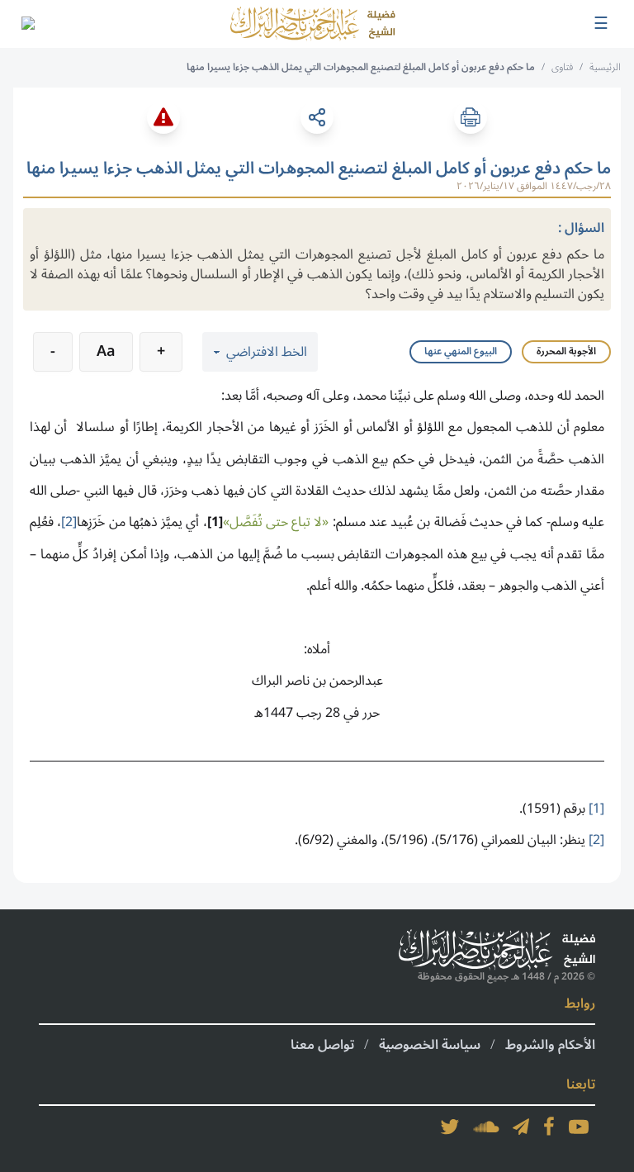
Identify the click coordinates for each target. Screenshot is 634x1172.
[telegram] (521, 1126)
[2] (69, 522)
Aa (106, 351)
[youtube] (579, 1126)
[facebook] (549, 1126)
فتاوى (562, 67)
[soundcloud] (486, 1126)
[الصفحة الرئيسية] (312, 24)
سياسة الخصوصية (429, 1045)
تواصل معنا (322, 1045)
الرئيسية (605, 67)
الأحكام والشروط (550, 1045)
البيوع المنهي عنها (460, 351)
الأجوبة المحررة (566, 351)
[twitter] (450, 1126)
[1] (215, 522)
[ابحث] (27, 24)
